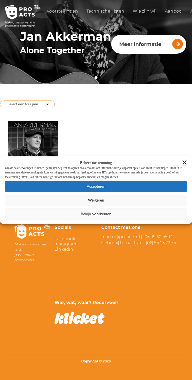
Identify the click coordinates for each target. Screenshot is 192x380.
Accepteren (96, 186)
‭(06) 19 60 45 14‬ (158, 236)
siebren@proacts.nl (121, 242)
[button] (184, 162)
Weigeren (96, 200)
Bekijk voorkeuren (96, 214)
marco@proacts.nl (120, 236)
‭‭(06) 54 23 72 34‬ (161, 242)
